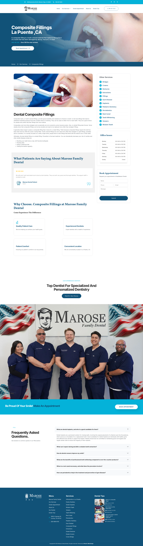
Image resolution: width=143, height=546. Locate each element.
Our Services (65, 8)
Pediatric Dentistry (71, 520)
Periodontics (69, 518)
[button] (93, 429)
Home (58, 8)
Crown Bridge (70, 537)
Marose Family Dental (55, 499)
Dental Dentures (70, 531)
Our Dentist (52, 510)
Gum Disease (69, 523)
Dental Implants (70, 504)
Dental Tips (96, 8)
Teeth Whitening (70, 512)
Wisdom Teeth (70, 507)
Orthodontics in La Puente (73, 499)
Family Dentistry (70, 502)
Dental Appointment (78, 8)
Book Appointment (126, 407)
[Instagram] (114, 2)
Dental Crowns (70, 534)
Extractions (69, 529)
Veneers (68, 510)
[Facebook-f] (111, 2)
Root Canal (69, 515)
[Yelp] (117, 2)
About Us (88, 8)
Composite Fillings (71, 526)
